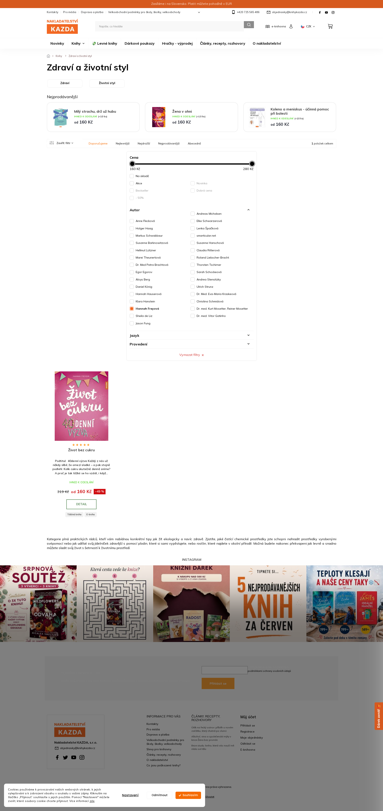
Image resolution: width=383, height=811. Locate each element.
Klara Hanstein (145, 301)
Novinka (202, 183)
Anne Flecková (145, 221)
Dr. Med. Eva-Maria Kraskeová (216, 294)
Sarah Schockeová (209, 272)
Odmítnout (159, 795)
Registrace (247, 731)
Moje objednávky (251, 737)
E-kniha (90, 514)
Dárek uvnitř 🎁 (378, 716)
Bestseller (142, 190)
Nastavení (130, 795)
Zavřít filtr (63, 143)
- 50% (140, 198)
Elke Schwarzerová (209, 221)
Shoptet (209, 796)
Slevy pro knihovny (159, 749)
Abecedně (194, 143)
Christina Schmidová (210, 301)
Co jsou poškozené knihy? (164, 765)
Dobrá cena (204, 190)
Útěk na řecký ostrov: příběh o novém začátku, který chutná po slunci (212, 729)
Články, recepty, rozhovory (164, 754)
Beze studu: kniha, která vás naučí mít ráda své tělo (212, 747)
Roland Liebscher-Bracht (213, 257)
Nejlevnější (122, 143)
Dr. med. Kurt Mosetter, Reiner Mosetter (222, 308)
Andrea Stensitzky (209, 279)
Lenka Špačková (207, 228)
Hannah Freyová (147, 308)
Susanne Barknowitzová (152, 243)
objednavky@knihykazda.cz (77, 748)
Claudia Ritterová (208, 250)
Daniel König (144, 287)
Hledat (249, 24)
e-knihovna (279, 26)
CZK (309, 26)
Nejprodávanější (169, 143)
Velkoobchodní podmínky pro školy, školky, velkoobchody (144, 12)
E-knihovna (247, 749)
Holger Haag (144, 228)
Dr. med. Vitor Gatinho (211, 316)
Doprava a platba (92, 12)
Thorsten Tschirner (209, 265)
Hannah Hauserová (148, 294)
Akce (139, 183)
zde (92, 801)
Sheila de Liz (144, 316)
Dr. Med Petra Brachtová (152, 265)
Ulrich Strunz (205, 287)
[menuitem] (57, 43)
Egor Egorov (144, 272)
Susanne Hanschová (210, 243)
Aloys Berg (143, 279)
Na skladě (142, 176)
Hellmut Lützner (146, 250)
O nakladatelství (157, 760)
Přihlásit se (218, 683)
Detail (81, 504)
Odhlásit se (247, 743)
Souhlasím (190, 795)
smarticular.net (206, 235)
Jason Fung (143, 323)
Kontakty (53, 12)
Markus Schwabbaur (149, 235)
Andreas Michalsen (209, 213)
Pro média (69, 12)
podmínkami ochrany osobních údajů (269, 670)
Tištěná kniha (74, 514)
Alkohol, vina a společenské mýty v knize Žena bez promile (211, 738)
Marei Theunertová (148, 257)
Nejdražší (144, 143)
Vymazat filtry (189, 355)
